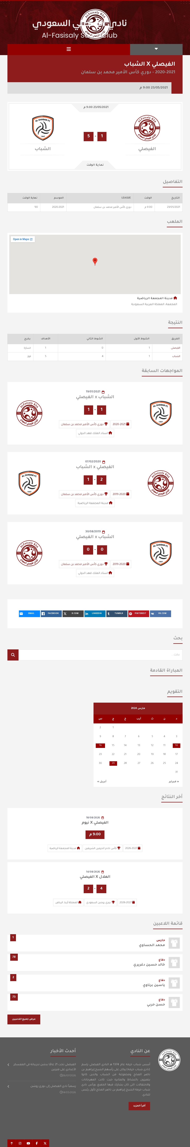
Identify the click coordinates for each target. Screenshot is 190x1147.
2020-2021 (119, 424)
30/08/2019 (93, 531)
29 (113, 763)
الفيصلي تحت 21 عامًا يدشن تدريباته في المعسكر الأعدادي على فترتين (45, 1067)
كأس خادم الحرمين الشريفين (101, 848)
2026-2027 (131, 848)
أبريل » (101, 781)
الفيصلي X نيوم (95, 823)
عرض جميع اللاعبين (24, 1019)
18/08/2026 (93, 818)
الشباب (176, 356)
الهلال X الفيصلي (95, 877)
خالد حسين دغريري (149, 965)
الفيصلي (175, 348)
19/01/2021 (93, 392)
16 (100, 745)
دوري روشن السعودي (98, 902)
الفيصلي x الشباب (95, 467)
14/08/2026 (93, 872)
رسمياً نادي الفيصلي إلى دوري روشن (53, 1086)
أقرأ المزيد (139, 1106)
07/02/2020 (93, 461)
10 (176, 745)
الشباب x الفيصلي (95, 397)
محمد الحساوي (152, 945)
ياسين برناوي (154, 985)
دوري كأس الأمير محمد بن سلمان (82, 424)
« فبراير (174, 781)
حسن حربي (156, 1005)
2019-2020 (119, 494)
